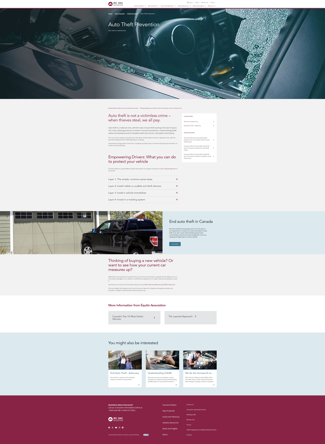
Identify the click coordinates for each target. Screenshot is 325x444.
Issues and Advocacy (167, 6)
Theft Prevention (132, 14)
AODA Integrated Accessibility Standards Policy (201, 430)
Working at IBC (191, 415)
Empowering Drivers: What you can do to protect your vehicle (123, 108)
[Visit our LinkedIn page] (122, 427)
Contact (197, 2)
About (164, 434)
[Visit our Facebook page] (109, 427)
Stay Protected (152, 6)
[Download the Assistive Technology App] (146, 435)
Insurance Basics (139, 6)
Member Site (204, 2)
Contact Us (190, 404)
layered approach (170, 169)
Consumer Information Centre (196, 410)
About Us (211, 6)
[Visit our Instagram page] (119, 427)
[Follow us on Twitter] (112, 427)
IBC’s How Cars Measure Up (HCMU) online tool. (160, 285)
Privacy (189, 425)
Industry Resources (183, 6)
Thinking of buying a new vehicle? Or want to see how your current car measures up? (160, 108)
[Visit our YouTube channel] (116, 427)
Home (110, 14)
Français (212, 2)
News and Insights (198, 6)
